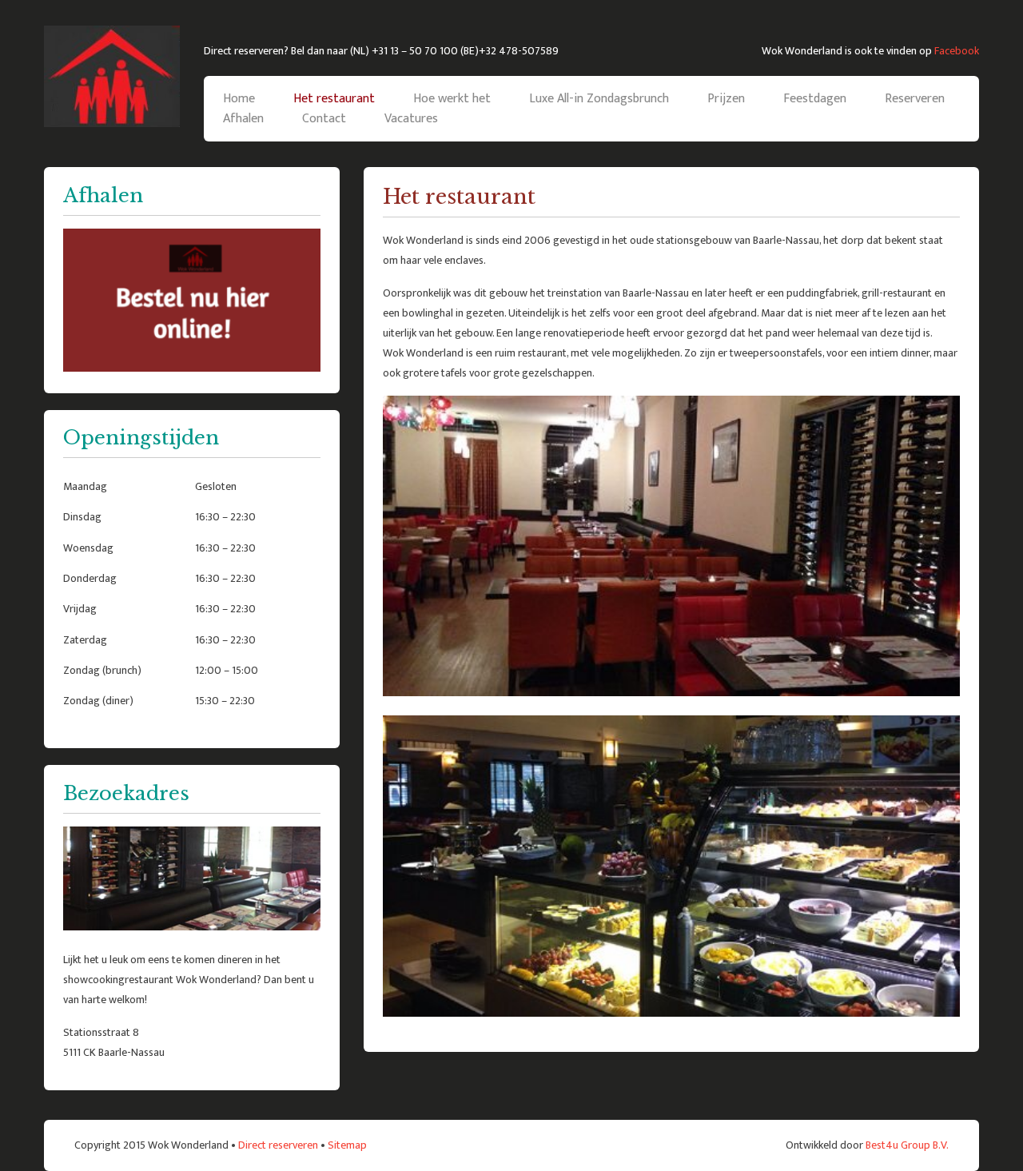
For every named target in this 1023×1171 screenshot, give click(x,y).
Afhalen (243, 119)
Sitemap (347, 1145)
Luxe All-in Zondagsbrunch (599, 99)
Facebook (956, 51)
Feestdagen (814, 99)
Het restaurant (334, 99)
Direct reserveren (278, 1145)
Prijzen (726, 99)
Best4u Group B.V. (907, 1145)
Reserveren (915, 99)
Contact (324, 119)
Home (239, 99)
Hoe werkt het (452, 99)
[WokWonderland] (112, 76)
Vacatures (411, 119)
